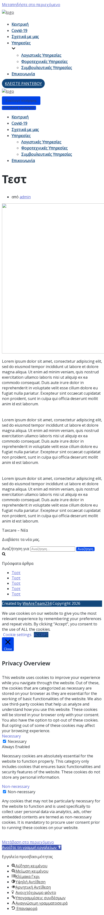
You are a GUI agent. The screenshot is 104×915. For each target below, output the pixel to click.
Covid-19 (19, 30)
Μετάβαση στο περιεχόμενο (28, 842)
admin (25, 197)
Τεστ (16, 572)
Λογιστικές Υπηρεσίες (41, 55)
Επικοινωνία (23, 74)
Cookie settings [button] (17, 634)
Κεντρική (20, 24)
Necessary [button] (11, 736)
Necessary (17, 741)
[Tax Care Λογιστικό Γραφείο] (8, 12)
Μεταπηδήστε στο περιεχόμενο (31, 4)
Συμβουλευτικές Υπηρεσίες (46, 67)
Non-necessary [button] (16, 786)
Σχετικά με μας (25, 36)
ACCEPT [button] (41, 634)
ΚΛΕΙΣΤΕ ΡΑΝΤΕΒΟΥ (23, 83)
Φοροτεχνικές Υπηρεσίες (44, 61)
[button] (31, 847)
